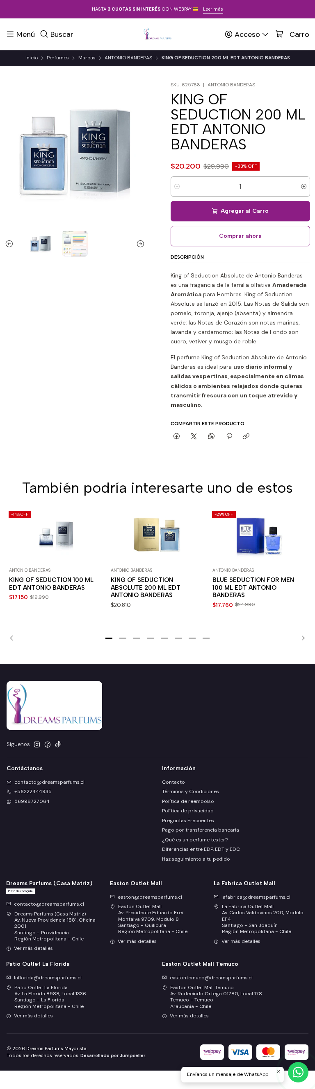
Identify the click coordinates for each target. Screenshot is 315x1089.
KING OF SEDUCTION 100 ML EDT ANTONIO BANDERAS (51, 583)
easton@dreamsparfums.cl (150, 897)
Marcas (87, 58)
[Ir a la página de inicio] (157, 34)
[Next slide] (138, 244)
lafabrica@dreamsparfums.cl (255, 897)
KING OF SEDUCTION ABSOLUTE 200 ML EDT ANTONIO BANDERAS (145, 587)
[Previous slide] (11, 244)
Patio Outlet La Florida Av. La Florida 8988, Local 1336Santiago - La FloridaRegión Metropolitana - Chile (50, 997)
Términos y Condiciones (190, 791)
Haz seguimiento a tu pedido (196, 859)
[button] (109, 638)
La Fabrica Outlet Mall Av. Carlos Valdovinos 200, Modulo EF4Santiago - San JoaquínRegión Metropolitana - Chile (263, 919)
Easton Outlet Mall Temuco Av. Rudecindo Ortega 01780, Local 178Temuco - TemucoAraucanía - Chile (216, 997)
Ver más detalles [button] (33, 948)
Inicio (31, 58)
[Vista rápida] (96, 544)
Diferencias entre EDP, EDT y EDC (201, 849)
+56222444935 (33, 791)
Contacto (173, 782)
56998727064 (32, 801)
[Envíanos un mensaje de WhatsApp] (298, 1072)
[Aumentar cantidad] (304, 186)
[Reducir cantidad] (177, 186)
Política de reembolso (188, 801)
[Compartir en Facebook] (177, 437)
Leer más (213, 9)
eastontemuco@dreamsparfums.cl (211, 977)
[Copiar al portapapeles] (246, 437)
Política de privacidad (188, 810)
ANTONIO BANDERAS (128, 58)
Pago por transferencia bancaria (200, 830)
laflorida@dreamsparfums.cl (48, 977)
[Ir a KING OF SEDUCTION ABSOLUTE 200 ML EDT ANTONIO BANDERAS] (157, 535)
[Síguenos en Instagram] (37, 745)
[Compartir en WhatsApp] (211, 437)
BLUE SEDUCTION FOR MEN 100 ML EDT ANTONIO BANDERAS (253, 587)
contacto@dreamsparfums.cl (49, 782)
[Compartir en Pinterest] (229, 437)
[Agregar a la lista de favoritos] (96, 526)
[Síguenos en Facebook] (47, 745)
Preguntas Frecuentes (188, 820)
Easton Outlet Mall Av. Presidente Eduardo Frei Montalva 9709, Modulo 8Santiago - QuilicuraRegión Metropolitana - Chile (152, 919)
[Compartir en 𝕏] (194, 437)
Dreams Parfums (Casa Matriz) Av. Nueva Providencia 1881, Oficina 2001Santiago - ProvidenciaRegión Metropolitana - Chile (55, 926)
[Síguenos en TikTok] (58, 745)
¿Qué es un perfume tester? (195, 839)
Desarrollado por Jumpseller (112, 1055)
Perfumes (58, 58)
